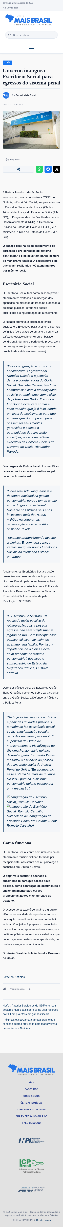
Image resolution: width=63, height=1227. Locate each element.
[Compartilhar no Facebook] (48, 169)
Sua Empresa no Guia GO (32, 1116)
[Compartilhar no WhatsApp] (39, 169)
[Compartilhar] (18, 169)
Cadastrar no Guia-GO (31, 1109)
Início (31, 1082)
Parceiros (31, 1089)
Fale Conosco (31, 1123)
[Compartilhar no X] (56, 169)
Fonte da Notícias (14, 977)
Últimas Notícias (31, 1103)
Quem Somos (31, 1096)
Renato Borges (43, 1220)
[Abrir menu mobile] (31, 47)
